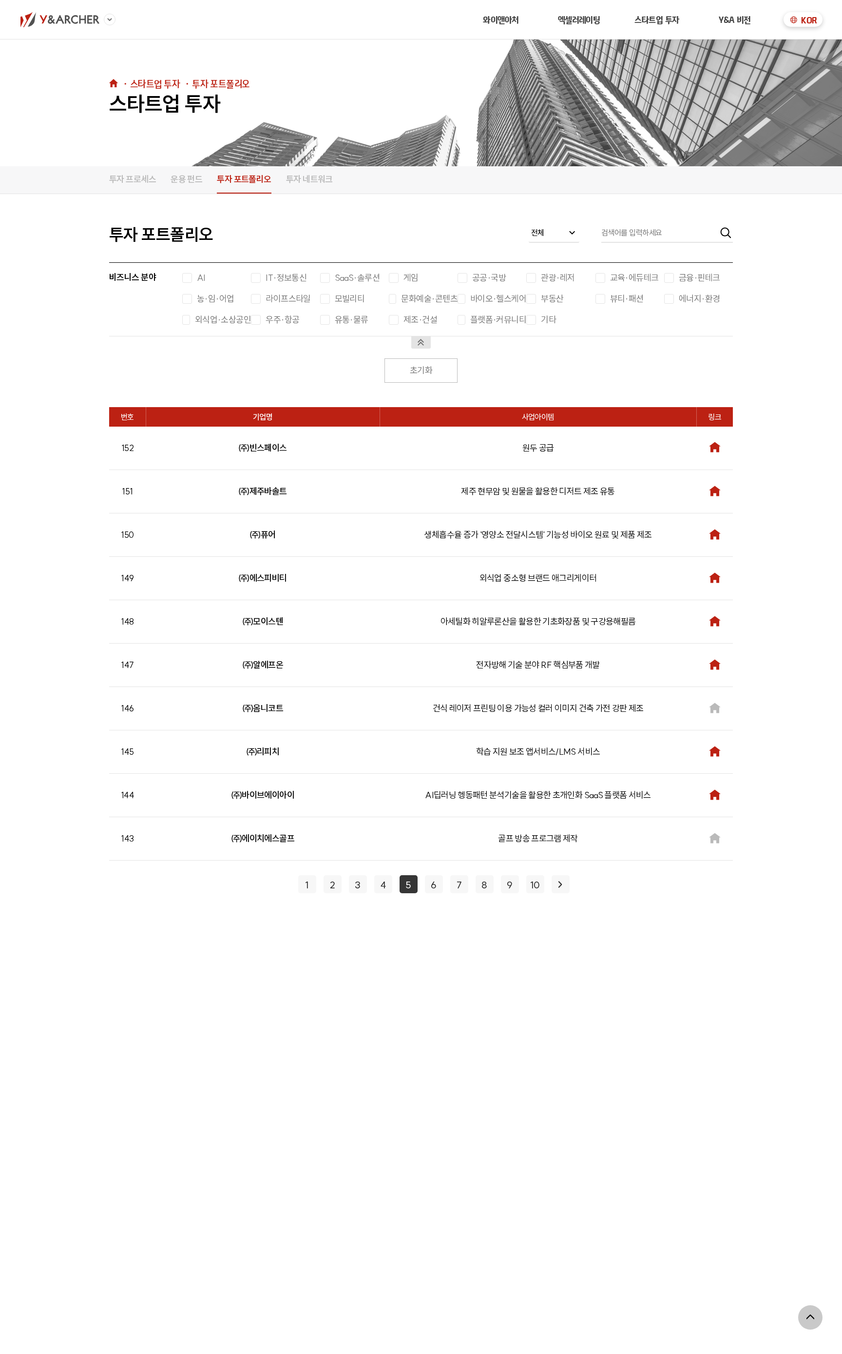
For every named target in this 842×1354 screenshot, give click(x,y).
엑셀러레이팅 (579, 19)
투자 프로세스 (132, 179)
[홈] (59, 19)
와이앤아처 (500, 19)
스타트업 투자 (656, 19)
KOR (809, 20)
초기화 (421, 370)
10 (535, 885)
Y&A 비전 (735, 19)
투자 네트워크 (309, 179)
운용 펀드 (186, 179)
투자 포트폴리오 (244, 179)
